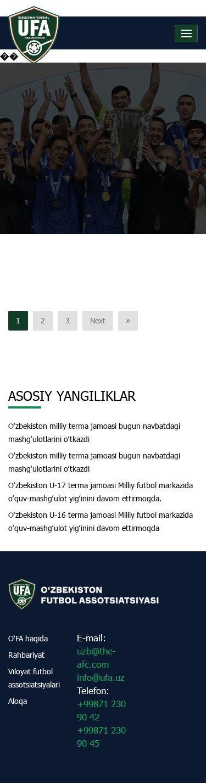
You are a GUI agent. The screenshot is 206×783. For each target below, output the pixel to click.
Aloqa (17, 701)
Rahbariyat (26, 654)
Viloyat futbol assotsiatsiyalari (34, 678)
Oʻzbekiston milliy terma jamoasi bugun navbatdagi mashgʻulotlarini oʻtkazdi (94, 432)
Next (97, 320)
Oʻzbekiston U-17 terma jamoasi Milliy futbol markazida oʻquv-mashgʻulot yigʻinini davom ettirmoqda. (100, 491)
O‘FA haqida (28, 638)
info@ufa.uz (101, 677)
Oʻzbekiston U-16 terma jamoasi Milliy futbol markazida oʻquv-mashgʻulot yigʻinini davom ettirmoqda (100, 521)
